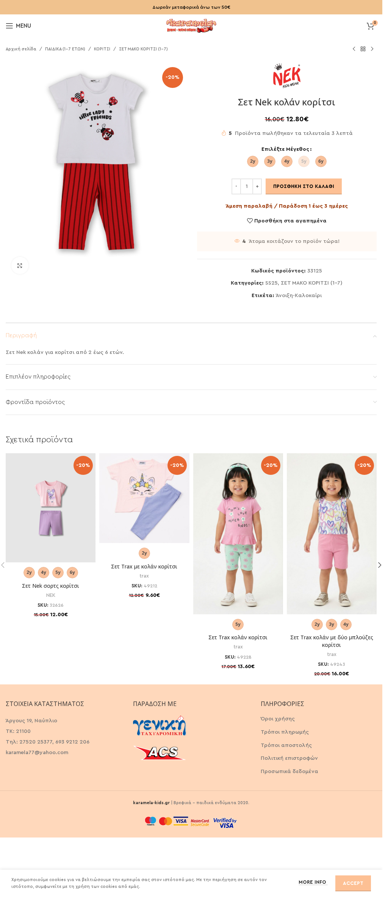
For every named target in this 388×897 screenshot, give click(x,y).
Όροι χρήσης (278, 719)
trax (144, 576)
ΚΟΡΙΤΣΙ (102, 49)
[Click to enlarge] (19, 265)
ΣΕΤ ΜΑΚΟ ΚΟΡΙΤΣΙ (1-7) (143, 49)
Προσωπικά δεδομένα (289, 771)
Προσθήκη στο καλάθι (303, 186)
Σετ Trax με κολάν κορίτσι (144, 566)
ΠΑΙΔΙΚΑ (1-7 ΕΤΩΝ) (65, 49)
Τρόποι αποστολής (286, 745)
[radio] (252, 161)
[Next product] (372, 49)
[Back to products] (363, 49)
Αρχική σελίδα (21, 49)
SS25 (271, 283)
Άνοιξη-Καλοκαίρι (299, 295)
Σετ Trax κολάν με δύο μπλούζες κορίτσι (331, 641)
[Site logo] (191, 25)
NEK (50, 595)
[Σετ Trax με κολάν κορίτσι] (144, 498)
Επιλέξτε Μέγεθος (285, 149)
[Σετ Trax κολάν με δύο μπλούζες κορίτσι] (332, 533)
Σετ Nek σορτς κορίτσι (50, 585)
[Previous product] (353, 49)
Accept (353, 883)
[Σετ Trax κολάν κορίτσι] (238, 533)
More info (313, 882)
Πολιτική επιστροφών (289, 758)
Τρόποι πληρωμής (285, 732)
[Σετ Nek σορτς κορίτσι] (50, 507)
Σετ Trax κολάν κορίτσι (238, 637)
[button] (379, 565)
